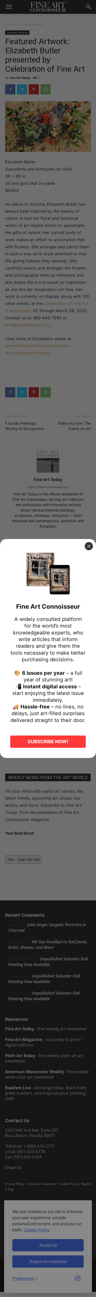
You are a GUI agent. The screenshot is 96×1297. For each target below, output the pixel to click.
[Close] (89, 546)
